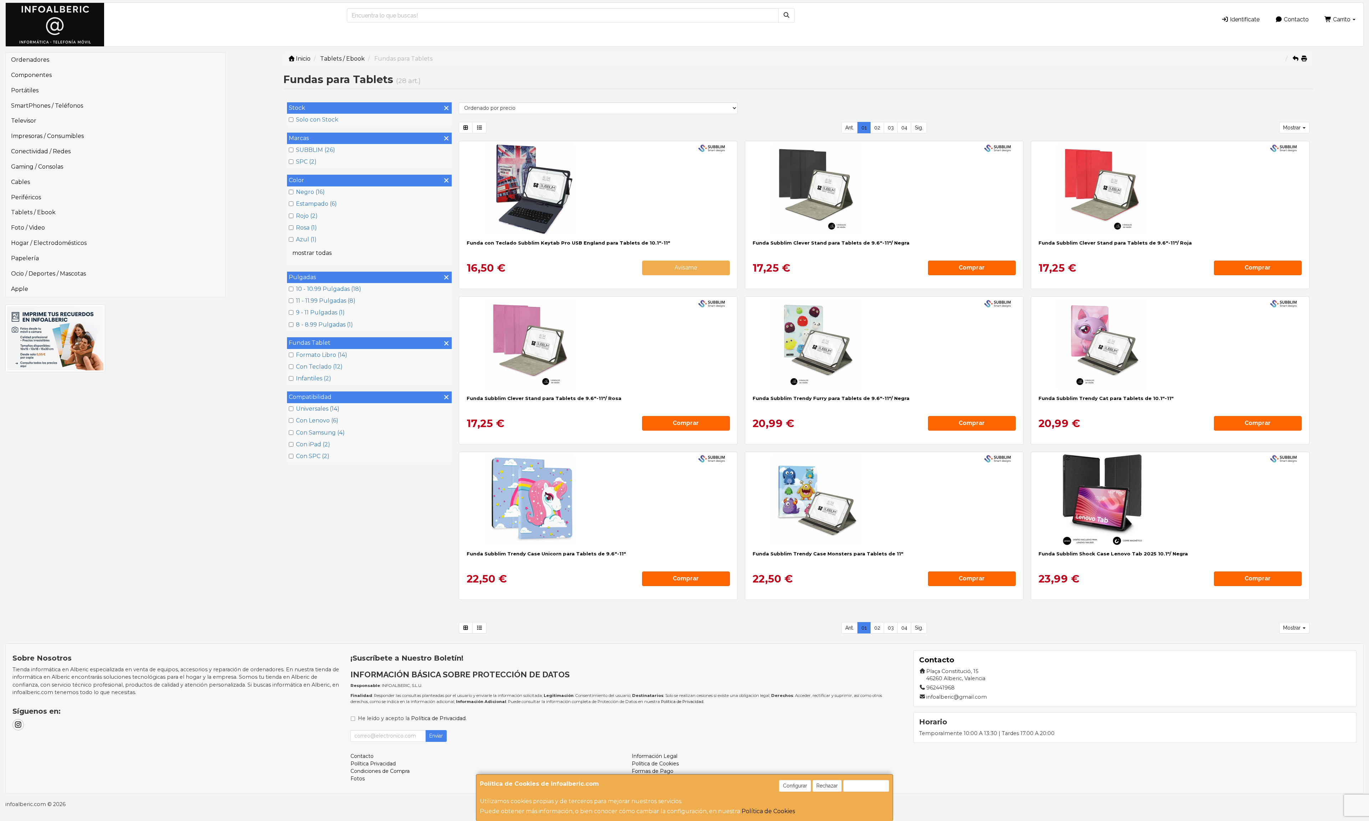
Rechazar (827, 786)
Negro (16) (310, 192)
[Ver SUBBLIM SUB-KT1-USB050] (598, 189)
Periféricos (26, 197)
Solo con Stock (317, 119)
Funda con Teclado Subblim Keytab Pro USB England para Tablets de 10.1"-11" (568, 243)
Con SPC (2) (312, 456)
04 (904, 127)
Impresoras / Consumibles (47, 136)
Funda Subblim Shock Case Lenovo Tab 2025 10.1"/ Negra (1113, 553)
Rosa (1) (306, 227)
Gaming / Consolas (37, 166)
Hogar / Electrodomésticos (49, 243)
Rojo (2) (307, 215)
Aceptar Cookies (866, 786)
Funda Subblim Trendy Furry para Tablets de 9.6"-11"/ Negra (831, 398)
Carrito (1342, 19)
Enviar (436, 736)
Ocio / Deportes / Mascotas (48, 273)
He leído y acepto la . (412, 718)
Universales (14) (317, 408)
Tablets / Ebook (33, 212)
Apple (19, 289)
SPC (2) (306, 161)
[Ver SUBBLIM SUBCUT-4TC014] (884, 499)
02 (877, 127)
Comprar (972, 267)
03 (891, 127)
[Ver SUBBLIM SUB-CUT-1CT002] (1170, 189)
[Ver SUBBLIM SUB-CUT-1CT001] (884, 189)
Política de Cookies (768, 811)
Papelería (25, 258)
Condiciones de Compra (380, 771)
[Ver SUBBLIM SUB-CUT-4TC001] (884, 344)
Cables (20, 182)
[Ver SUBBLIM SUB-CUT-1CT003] (598, 344)
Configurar (795, 786)
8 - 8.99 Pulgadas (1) (324, 324)
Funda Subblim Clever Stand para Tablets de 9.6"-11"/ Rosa (544, 398)
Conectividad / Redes (41, 151)
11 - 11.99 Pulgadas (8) (325, 300)
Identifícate (1244, 19)
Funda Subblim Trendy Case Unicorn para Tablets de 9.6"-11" (546, 553)
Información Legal (654, 756)
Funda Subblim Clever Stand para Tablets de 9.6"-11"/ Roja (1115, 243)
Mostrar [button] (1292, 127)
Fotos (357, 778)
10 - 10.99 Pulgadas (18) (328, 289)
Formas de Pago (652, 771)
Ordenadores (30, 59)
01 (864, 127)
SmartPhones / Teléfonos (47, 105)
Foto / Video (28, 227)
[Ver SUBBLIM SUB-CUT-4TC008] (598, 499)
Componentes (31, 75)
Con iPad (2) (313, 444)
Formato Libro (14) (321, 355)
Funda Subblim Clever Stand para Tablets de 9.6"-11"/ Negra (831, 243)
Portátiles (25, 90)
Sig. (919, 127)
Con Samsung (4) (320, 432)
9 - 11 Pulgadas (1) (320, 312)
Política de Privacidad (682, 701)
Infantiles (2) (313, 378)
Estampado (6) (316, 203)
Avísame (686, 267)
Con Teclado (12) (319, 366)
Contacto (1295, 19)
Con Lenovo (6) (317, 420)
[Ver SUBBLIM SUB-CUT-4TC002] (1170, 344)
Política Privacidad (373, 763)
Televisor (23, 120)
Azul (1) (306, 239)
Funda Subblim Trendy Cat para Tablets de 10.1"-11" (1106, 398)
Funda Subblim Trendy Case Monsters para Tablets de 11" (828, 553)
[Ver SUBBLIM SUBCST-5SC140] (1170, 499)
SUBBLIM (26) (315, 150)
